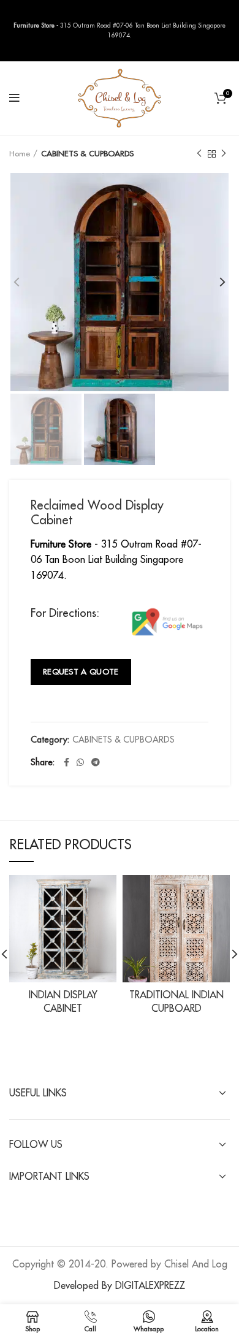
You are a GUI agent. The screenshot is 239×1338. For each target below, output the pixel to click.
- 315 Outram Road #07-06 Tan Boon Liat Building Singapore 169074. (116, 560)
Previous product (199, 154)
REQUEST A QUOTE (81, 672)
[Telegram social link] (96, 762)
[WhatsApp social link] (80, 762)
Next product (224, 154)
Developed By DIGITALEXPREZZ (119, 1286)
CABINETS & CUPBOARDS (87, 154)
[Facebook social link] (66, 762)
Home (19, 154)
